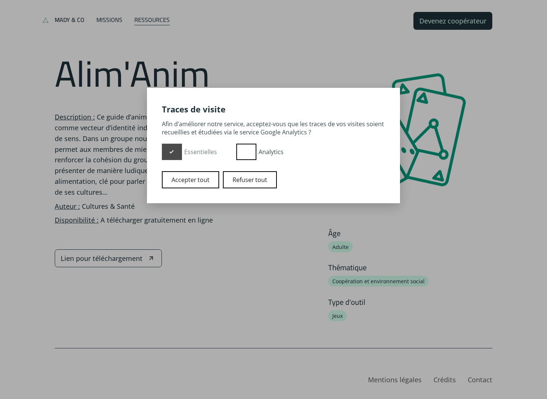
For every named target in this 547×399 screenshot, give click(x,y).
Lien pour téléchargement (102, 258)
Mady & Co (69, 19)
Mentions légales (395, 379)
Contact (480, 379)
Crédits (445, 379)
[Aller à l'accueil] (45, 20)
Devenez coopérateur (452, 20)
